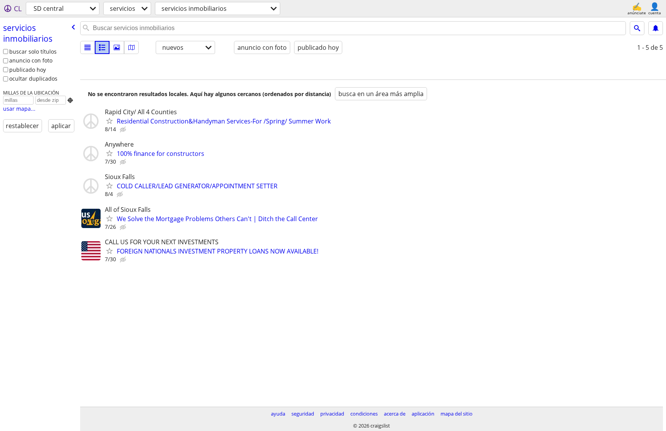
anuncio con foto (30, 60)
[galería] (116, 47)
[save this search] (655, 28)
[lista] (87, 47)
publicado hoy (27, 69)
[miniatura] (102, 47)
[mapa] (131, 47)
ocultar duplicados (33, 78)
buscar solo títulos (33, 51)
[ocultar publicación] (123, 130)
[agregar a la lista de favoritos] (109, 120)
